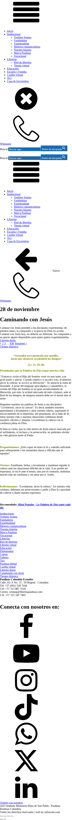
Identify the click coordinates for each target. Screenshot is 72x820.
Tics (9, 78)
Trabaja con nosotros (11, 802)
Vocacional (20, 56)
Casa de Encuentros (18, 81)
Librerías (12, 59)
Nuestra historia (22, 49)
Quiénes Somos (22, 37)
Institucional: (7, 513)
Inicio (10, 31)
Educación (13, 68)
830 (12, 343)
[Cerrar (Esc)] (11, 816)
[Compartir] (8, 816)
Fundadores (20, 40)
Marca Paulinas (22, 52)
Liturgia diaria (8, 340)
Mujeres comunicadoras (27, 46)
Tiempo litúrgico (9, 346)
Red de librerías (22, 62)
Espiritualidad (21, 43)
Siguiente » (21, 343)
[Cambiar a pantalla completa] (4, 816)
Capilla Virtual (15, 74)
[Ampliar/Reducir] (1, 816)
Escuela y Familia (17, 71)
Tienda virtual (21, 65)
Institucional (13, 34)
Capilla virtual (8, 566)
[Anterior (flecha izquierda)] (1, 819)
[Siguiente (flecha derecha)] (4, 819)
